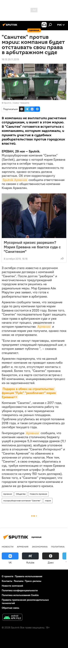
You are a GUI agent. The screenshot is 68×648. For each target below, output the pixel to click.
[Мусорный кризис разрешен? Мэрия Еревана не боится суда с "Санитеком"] (34, 215)
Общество (21, 494)
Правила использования (28, 576)
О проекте (7, 576)
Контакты (7, 581)
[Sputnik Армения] (10, 26)
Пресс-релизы (33, 581)
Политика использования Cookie (20, 595)
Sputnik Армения (15, 180)
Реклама (18, 581)
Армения (7, 494)
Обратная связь (10, 607)
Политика (58, 546)
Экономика (40, 546)
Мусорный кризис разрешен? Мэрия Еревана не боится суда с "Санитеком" (32, 247)
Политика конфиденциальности (20, 590)
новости (7, 546)
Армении (43, 327)
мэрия (48, 500)
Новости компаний (12, 585)
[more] (62, 258)
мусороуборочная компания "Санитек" (22, 500)
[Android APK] (12, 618)
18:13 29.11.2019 (10, 59)
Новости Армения (38, 494)
